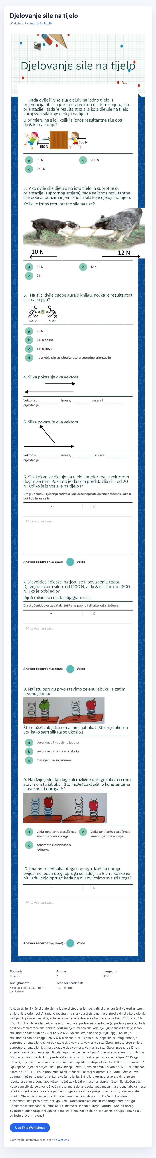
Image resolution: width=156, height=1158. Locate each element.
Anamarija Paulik (40, 23)
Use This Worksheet (30, 1128)
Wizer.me (63, 1139)
